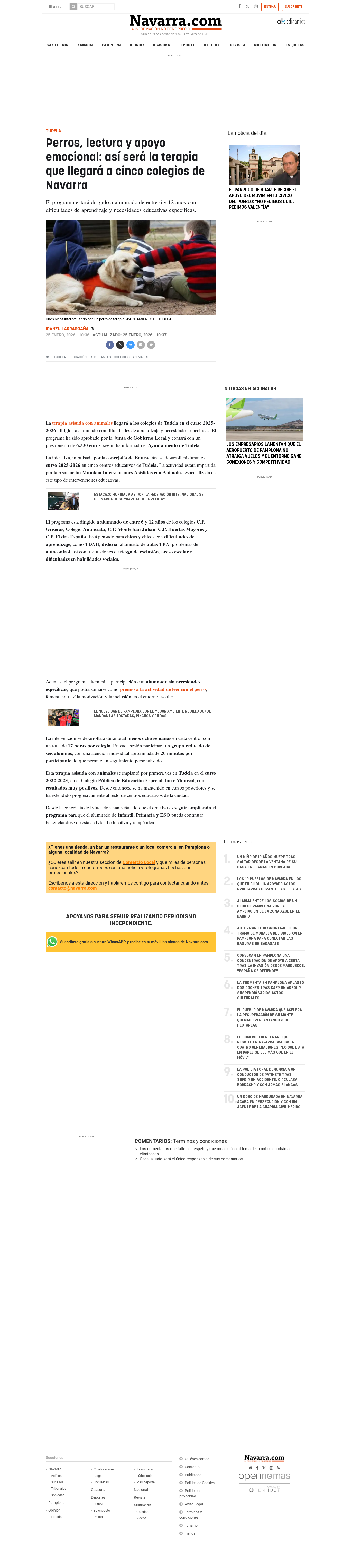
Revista (237, 44)
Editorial (56, 1517)
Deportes (98, 1497)
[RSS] (278, 1468)
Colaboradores (104, 1469)
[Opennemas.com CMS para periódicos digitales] (264, 1481)
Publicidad (193, 1475)
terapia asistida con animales (82, 422)
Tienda (190, 1533)
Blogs (98, 1476)
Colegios (122, 357)
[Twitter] (93, 328)
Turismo (191, 1525)
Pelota (98, 1517)
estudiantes (100, 357)
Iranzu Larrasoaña (68, 328)
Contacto (192, 1467)
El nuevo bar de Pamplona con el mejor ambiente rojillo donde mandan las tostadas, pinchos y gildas (152, 714)
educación (78, 357)
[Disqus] (218, 1236)
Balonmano (144, 1469)
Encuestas (101, 1482)
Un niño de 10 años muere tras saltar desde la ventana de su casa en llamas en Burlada (267, 862)
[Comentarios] (151, 344)
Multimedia (265, 44)
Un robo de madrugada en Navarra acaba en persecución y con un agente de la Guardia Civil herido (269, 1102)
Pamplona (112, 44)
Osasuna (161, 44)
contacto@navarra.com (72, 888)
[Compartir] (110, 344)
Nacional (213, 44)
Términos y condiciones (200, 1141)
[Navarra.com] (175, 21)
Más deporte (145, 1482)
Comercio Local (139, 862)
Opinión (137, 44)
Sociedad (57, 1495)
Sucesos (57, 1482)
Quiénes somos (197, 1459)
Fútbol (98, 1504)
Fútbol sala (144, 1476)
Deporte (187, 44)
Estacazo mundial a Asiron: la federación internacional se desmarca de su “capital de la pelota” (149, 497)
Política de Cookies (200, 1483)
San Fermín (58, 44)
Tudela (60, 357)
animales (140, 357)
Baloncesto (102, 1510)
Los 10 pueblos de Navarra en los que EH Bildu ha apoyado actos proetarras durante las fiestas (269, 884)
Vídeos (141, 1518)
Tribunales (58, 1488)
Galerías (142, 1512)
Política (56, 1476)
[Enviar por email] (140, 344)
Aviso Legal (194, 1504)
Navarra (85, 44)
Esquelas (294, 44)
